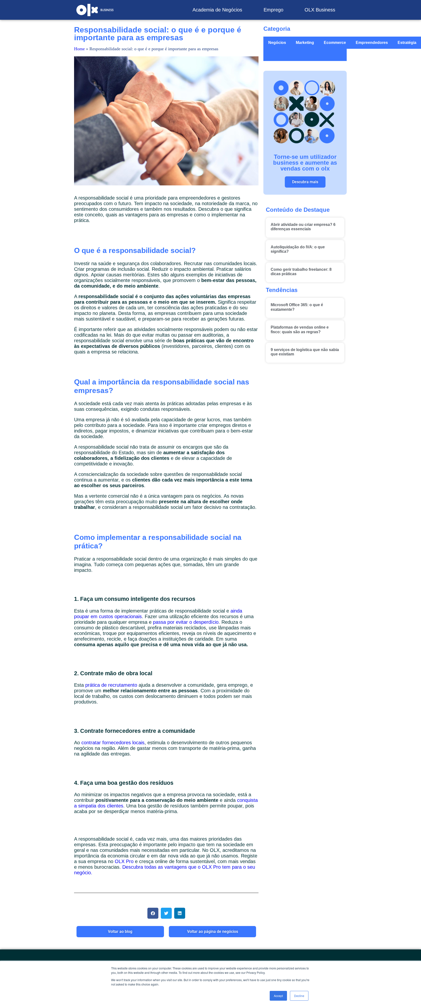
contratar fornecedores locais (112, 742)
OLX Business (320, 9)
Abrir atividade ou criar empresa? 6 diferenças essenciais (303, 226)
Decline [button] (299, 996)
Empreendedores (372, 42)
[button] (152, 913)
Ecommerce (335, 42)
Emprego (273, 9)
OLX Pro (124, 861)
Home (79, 48)
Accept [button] (278, 996)
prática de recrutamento (111, 685)
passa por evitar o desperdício (186, 622)
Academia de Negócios (217, 9)
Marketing (305, 42)
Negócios (277, 42)
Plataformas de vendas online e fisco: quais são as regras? (300, 329)
